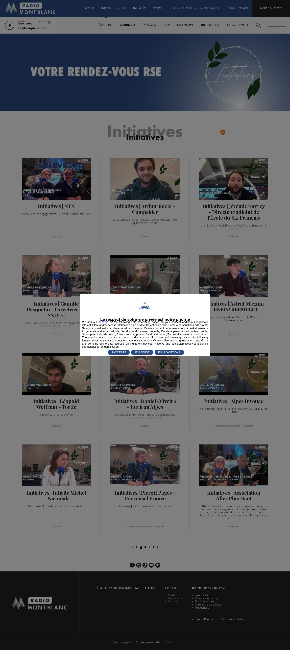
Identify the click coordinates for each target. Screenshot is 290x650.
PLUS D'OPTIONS (169, 352)
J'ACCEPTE (118, 352)
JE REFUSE (142, 352)
